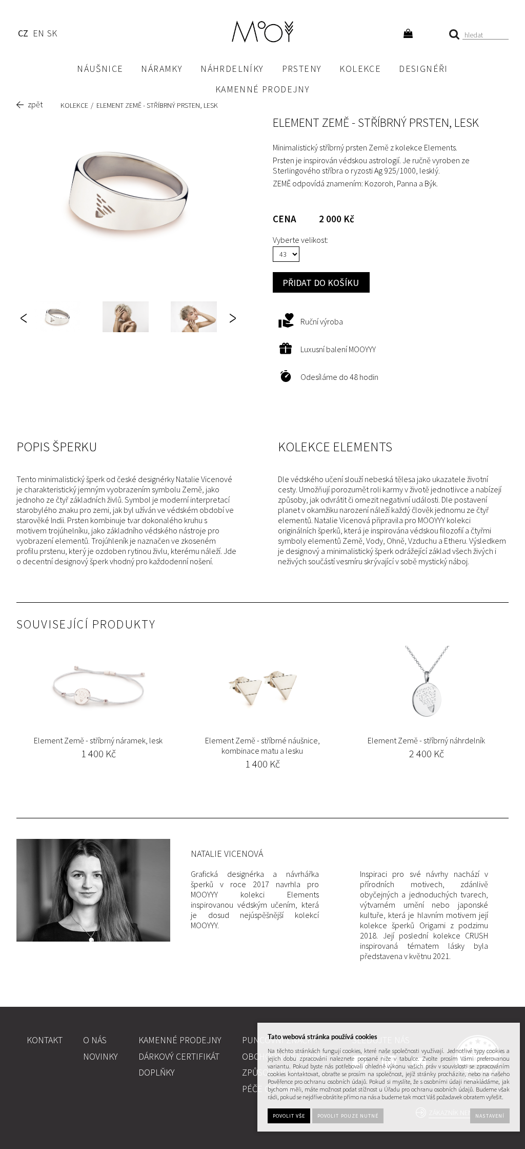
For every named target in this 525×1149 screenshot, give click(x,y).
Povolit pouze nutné (347, 1116)
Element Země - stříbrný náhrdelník (426, 740)
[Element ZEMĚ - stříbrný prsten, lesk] (128, 192)
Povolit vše (289, 1116)
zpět (35, 104)
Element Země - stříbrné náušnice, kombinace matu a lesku (262, 745)
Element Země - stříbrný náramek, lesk (98, 740)
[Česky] (22, 35)
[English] (38, 35)
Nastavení (489, 1116)
